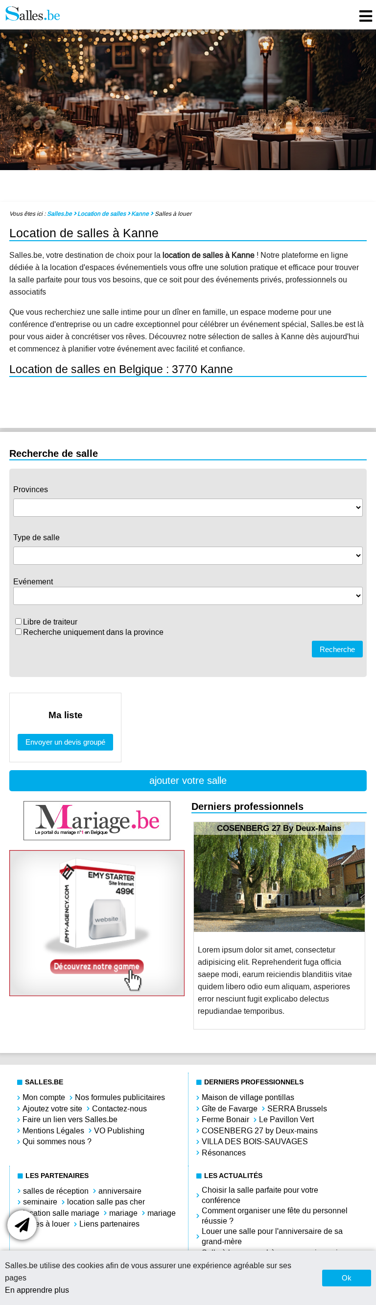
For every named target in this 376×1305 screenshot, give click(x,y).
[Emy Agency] (97, 993)
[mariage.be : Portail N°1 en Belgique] (97, 837)
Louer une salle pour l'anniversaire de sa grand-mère (272, 1236)
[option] (279, 925)
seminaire (40, 1202)
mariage (123, 1213)
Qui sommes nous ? (57, 1141)
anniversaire (119, 1191)
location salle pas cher (106, 1202)
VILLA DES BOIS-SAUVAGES (255, 1141)
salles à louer (46, 1224)
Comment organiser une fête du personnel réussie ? (275, 1215)
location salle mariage (61, 1213)
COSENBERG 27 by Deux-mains (260, 1131)
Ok (347, 1278)
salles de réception (56, 1191)
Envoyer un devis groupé (65, 742)
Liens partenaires (109, 1224)
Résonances (224, 1153)
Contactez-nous (119, 1109)
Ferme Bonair (225, 1119)
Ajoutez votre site (52, 1109)
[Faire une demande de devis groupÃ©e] (22, 1225)
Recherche (337, 649)
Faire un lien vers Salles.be (70, 1119)
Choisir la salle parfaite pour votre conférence (260, 1195)
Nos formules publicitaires (120, 1097)
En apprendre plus (37, 1290)
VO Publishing (119, 1131)
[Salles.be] (32, 15)
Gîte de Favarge (230, 1109)
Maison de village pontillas (248, 1097)
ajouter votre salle (188, 780)
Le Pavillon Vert (286, 1119)
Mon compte (44, 1097)
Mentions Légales (53, 1131)
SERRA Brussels (297, 1109)
